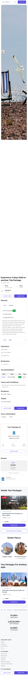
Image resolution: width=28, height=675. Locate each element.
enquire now (21, 672)
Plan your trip (4, 655)
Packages (3, 657)
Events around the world (6, 663)
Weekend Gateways (5, 661)
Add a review (4, 653)
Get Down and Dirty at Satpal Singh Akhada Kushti (21, 557)
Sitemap (3, 665)
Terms (2, 648)
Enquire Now (14, 525)
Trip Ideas (3, 659)
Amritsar (4, 282)
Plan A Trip (22, 2)
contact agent (7, 672)
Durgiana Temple (7, 556)
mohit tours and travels (14, 436)
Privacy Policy (4, 646)
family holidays (7, 401)
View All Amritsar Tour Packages (14, 531)
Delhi (8, 282)
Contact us (3, 644)
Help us (2, 642)
